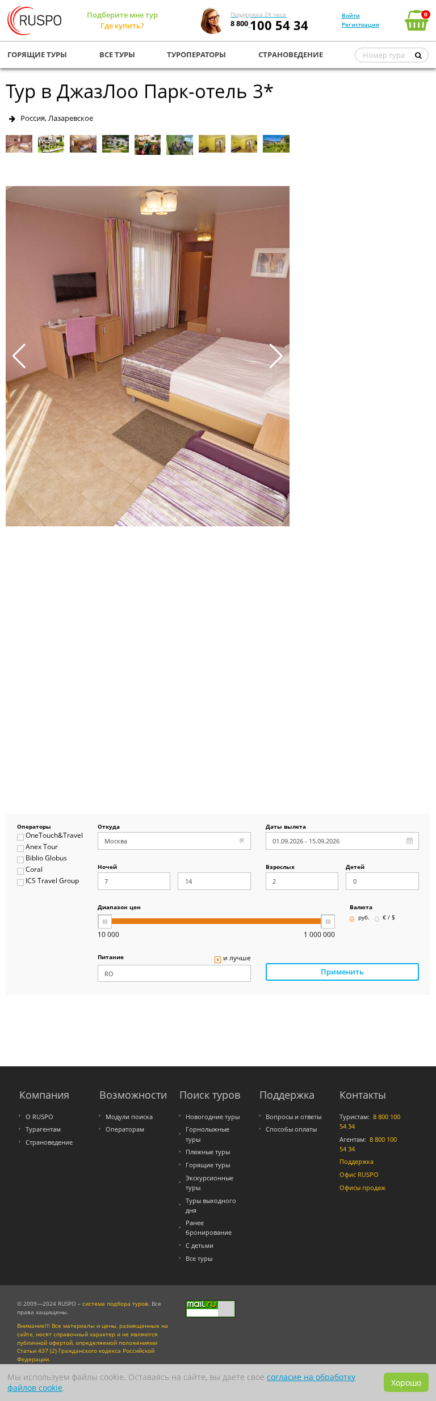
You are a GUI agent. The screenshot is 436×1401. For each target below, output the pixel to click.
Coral (34, 869)
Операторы (34, 827)
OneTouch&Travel (54, 835)
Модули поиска (129, 1116)
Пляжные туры (208, 1151)
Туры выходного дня (211, 1205)
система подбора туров (115, 1303)
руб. (364, 918)
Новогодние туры (213, 1116)
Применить (342, 972)
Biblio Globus (46, 858)
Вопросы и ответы (293, 1116)
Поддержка (356, 1161)
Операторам (125, 1129)
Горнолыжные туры (207, 1134)
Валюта (361, 908)
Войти (351, 15)
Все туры (199, 1258)
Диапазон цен (119, 908)
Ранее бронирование (209, 1227)
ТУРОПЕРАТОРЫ (196, 54)
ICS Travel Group (52, 881)
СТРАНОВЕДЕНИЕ (290, 54)
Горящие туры (208, 1165)
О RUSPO (39, 1116)
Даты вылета (286, 827)
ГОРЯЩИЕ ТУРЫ (37, 54)
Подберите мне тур (122, 15)
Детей (355, 867)
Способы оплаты (291, 1129)
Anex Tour (42, 847)
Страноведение (49, 1142)
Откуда (109, 827)
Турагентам (43, 1129)
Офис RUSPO (359, 1174)
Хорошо (406, 1382)
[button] (276, 356)
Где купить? (122, 25)
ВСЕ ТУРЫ (117, 54)
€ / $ (389, 918)
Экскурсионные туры (209, 1183)
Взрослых (280, 867)
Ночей (107, 867)
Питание (111, 958)
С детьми (199, 1245)
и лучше (237, 958)
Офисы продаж (362, 1187)
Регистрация (360, 24)
